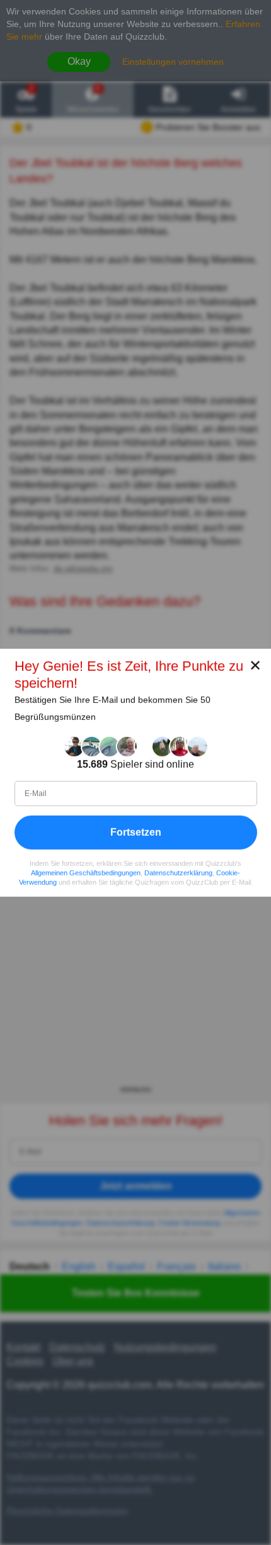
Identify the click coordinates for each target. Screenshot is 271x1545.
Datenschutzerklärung (178, 872)
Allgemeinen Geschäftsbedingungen (86, 872)
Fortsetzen (135, 831)
